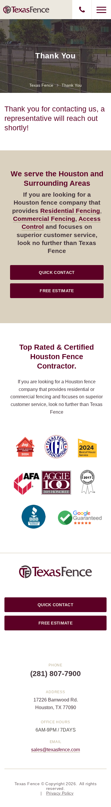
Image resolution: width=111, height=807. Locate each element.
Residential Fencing (70, 210)
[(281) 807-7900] (81, 9)
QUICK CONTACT (57, 272)
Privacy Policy (60, 793)
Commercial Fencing (44, 218)
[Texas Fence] (26, 9)
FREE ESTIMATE (57, 290)
